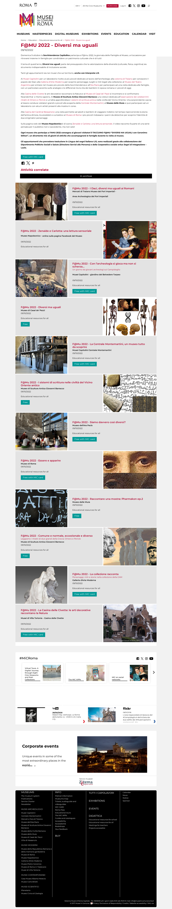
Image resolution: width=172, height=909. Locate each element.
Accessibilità (60, 824)
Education (121, 33)
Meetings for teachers (98, 825)
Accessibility (60, 821)
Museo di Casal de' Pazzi (31, 837)
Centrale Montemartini (92, 103)
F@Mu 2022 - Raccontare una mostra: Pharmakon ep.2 (107, 498)
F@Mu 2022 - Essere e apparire (41, 460)
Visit (152, 33)
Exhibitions (90, 33)
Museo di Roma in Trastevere (33, 867)
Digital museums (67, 33)
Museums (23, 33)
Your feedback (61, 829)
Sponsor (126, 801)
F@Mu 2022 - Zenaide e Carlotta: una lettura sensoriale (56, 230)
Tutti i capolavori (101, 792)
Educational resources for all (50, 40)
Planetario (25, 890)
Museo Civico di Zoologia (32, 893)
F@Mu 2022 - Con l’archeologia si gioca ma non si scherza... (104, 265)
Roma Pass (60, 810)
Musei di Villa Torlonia (30, 870)
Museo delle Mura (29, 834)
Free (25, 324)
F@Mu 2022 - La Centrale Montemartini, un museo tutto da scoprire (108, 346)
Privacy (96, 903)
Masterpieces (42, 33)
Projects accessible (97, 828)
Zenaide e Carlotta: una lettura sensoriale (92, 124)
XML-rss (151, 903)
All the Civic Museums (92, 6)
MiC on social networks (118, 678)
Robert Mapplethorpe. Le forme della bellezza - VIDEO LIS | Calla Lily (66, 717)
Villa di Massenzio (29, 840)
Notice (125, 798)
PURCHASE (112, 6)
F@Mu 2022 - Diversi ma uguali (41, 307)
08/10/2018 (138, 717)
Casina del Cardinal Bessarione (40, 112)
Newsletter (26, 804)
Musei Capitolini (31, 79)
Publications (26, 799)
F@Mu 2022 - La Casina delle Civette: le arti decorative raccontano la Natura (56, 612)
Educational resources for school (103, 819)
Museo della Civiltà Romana (33, 831)
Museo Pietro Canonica (31, 864)
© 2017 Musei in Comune (79, 903)
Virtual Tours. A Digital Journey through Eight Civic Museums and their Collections (32, 674)
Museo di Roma (73, 115)
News (125, 795)
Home (23, 40)
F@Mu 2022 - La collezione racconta (95, 574)
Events (106, 33)
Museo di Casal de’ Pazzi (98, 94)
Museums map (61, 799)
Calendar (139, 33)
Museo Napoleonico (30, 858)
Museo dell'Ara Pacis (30, 822)
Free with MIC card (33, 157)
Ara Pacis (94, 85)
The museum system (30, 796)
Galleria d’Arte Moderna (52, 82)
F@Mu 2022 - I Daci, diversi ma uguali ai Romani (103, 188)
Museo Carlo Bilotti (29, 882)
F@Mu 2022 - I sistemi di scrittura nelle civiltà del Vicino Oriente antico (56, 384)
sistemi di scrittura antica (83, 100)
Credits (125, 903)
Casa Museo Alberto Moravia (33, 879)
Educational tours (63, 813)
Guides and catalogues (65, 818)
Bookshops (60, 826)
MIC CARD (59, 807)
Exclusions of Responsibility (110, 903)
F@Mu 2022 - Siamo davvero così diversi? (99, 422)
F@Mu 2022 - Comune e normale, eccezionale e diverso (57, 535)
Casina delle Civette (34, 94)
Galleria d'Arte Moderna (31, 861)
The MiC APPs (74, 679)
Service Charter (28, 801)
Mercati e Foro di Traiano (32, 819)
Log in (123, 6)
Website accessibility (138, 903)
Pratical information (64, 796)
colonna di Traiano (123, 79)
